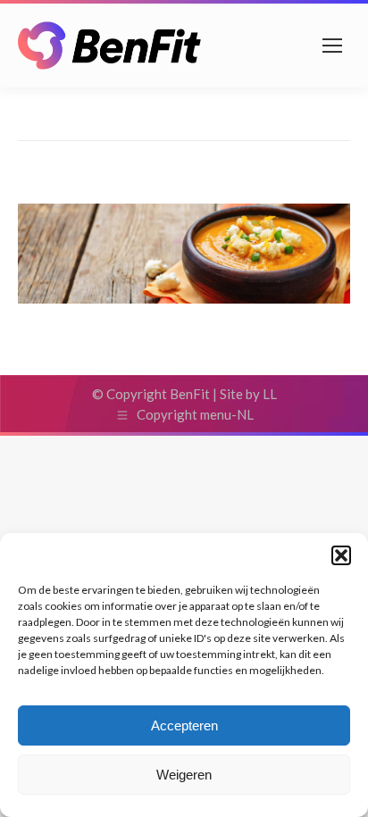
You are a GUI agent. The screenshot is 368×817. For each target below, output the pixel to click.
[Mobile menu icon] (332, 45)
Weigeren (184, 774)
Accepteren (184, 725)
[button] (341, 555)
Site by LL (248, 394)
